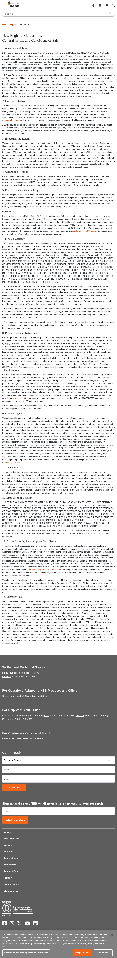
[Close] (112, 935)
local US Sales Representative (31, 696)
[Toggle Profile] (113, 5)
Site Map (8, 851)
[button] (110, 13)
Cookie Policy (11, 884)
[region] (58, 944)
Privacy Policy (87, 943)
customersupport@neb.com (85, 231)
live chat (80, 715)
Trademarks (10, 864)
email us (6, 676)
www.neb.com (11, 120)
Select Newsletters (15, 820)
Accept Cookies (82, 952)
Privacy (8, 878)
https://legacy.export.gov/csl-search (45, 570)
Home (4, 25)
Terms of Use (11, 858)
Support (13, 25)
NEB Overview (11, 838)
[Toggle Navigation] (4, 6)
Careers (8, 845)
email (46, 715)
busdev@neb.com (13, 463)
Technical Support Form (26, 673)
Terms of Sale (11, 871)
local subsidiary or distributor (30, 738)
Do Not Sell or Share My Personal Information (26, 952)
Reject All (103, 952)
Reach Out (14, 788)
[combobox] (54, 13)
